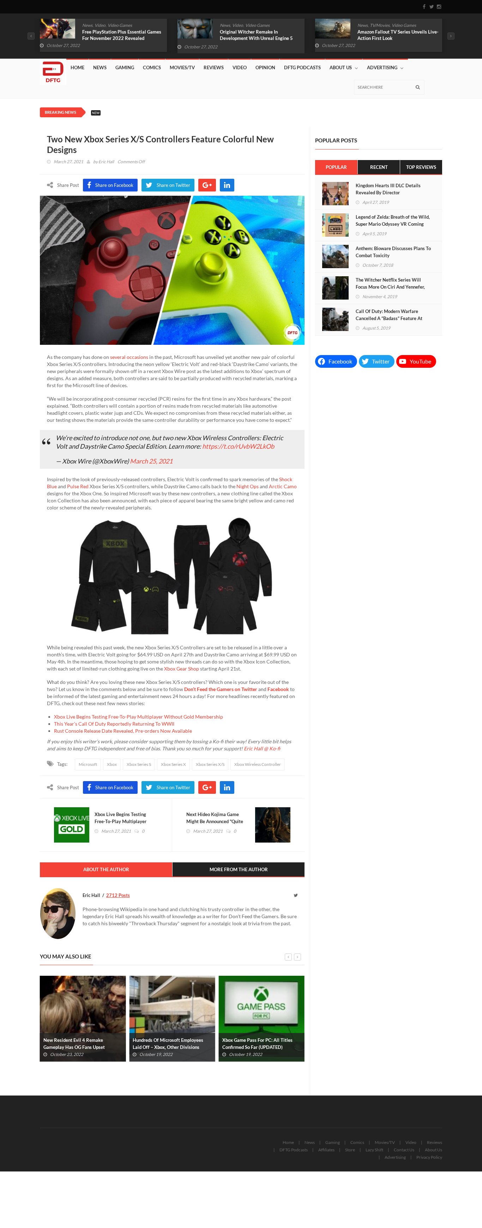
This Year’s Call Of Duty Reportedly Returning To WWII (114, 724)
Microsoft (88, 764)
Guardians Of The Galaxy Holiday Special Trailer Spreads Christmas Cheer (392, 38)
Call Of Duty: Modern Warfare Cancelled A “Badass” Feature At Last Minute (389, 318)
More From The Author (239, 869)
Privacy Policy (429, 1157)
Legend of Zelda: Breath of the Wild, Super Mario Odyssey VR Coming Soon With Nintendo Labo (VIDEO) (393, 224)
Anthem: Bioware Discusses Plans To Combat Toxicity (393, 252)
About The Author (106, 869)
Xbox (112, 764)
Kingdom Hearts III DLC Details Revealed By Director (388, 189)
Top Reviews (421, 167)
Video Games (120, 25)
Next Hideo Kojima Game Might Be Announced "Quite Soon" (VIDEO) (214, 821)
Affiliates (326, 1149)
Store (350, 1149)
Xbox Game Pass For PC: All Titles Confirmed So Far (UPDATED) (168, 1043)
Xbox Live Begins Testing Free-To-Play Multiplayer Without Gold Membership (138, 717)
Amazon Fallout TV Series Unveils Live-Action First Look (260, 35)
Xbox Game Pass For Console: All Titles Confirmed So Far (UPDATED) (259, 1043)
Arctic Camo (283, 486)
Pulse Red (78, 486)
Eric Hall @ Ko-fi (262, 748)
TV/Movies (242, 25)
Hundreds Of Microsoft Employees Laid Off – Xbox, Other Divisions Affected (78, 1047)
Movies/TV (182, 67)
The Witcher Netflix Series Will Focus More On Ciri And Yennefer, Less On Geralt (390, 287)
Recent (379, 167)
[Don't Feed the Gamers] (53, 69)
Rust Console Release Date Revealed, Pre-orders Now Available (123, 731)
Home (77, 67)
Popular (336, 167)
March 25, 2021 (151, 461)
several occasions (129, 357)
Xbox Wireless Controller (257, 764)
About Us (341, 67)
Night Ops (247, 486)
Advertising (382, 67)
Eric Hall (106, 161)
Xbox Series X (173, 764)
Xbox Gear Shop (181, 669)
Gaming (124, 67)
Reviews (214, 67)
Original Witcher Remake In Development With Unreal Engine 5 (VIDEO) (118, 38)
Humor (380, 25)
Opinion (265, 67)
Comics (364, 25)
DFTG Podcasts (302, 67)
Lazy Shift (374, 1149)
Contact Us (404, 1149)
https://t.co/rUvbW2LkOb (238, 446)
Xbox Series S (139, 764)
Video (100, 25)
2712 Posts (118, 895)
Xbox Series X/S (210, 764)
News (87, 25)
